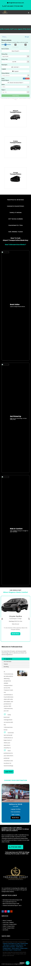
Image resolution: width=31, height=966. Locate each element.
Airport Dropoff (15, 51)
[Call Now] (28, 963)
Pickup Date (4, 54)
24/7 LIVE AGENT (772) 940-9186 (13, 6)
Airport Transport (7, 920)
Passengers (4, 64)
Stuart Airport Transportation (19, 948)
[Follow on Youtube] (11, 911)
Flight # (3, 90)
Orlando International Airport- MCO (12, 905)
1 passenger (15, 67)
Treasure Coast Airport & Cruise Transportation (15, 943)
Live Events (5, 930)
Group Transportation (8, 928)
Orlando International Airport (16, 82)
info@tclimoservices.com (16, 3)
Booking (6, 666)
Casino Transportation (9, 926)
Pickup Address (5, 73)
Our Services (7, 661)
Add (24, 78)
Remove (27, 78)
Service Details (5, 48)
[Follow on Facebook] (3, 911)
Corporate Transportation (10, 924)
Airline (3, 84)
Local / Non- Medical (8, 922)
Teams (6, 664)
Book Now (15, 634)
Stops (3, 78)
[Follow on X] (8, 911)
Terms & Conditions (23, 98)
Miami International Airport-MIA (11, 903)
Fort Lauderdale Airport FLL (10, 901)
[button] (2, 619)
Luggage (4, 69)
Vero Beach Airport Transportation (12, 950)
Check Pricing (15, 95)
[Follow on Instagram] (5, 911)
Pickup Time (5, 59)
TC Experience (8, 659)
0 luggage (15, 71)
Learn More (9, 772)
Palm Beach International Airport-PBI (12, 900)
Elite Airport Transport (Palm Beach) (13, 945)
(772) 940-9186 (16, 847)
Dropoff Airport (5, 80)
